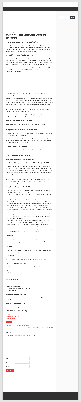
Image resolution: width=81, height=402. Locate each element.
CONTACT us (46, 9)
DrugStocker (14, 32)
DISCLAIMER (54, 9)
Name (7, 358)
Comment (8, 339)
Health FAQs (31, 9)
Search (60, 14)
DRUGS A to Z (13, 9)
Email (7, 362)
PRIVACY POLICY (63, 9)
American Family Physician (13, 316)
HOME (5, 9)
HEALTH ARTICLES (22, 9)
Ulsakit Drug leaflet (11, 318)
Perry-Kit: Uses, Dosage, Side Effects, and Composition (17, 325)
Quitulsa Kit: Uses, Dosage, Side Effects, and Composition (40, 327)
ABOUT (38, 9)
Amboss (8, 314)
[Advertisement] (29, 22)
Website (7, 366)
